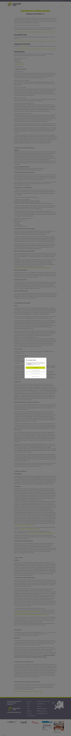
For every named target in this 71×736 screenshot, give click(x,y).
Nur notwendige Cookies (35, 370)
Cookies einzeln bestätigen (35, 373)
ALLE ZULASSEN (35, 367)
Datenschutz (33, 376)
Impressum (37, 376)
